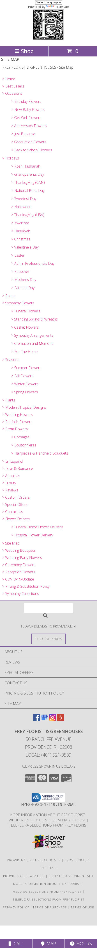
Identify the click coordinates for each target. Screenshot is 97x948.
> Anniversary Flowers (29, 125)
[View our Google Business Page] (44, 719)
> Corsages (20, 437)
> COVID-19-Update (18, 579)
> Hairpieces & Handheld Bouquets (39, 453)
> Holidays (10, 158)
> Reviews (10, 490)
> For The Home (24, 351)
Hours (83, 944)
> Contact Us (12, 511)
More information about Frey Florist (47, 814)
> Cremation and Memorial (32, 343)
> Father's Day (23, 287)
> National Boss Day (27, 190)
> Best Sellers (13, 86)
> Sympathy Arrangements (32, 335)
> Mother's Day (23, 279)
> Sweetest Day (23, 198)
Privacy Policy (16, 907)
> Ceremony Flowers (18, 564)
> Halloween (21, 206)
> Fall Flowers (22, 375)
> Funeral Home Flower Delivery (37, 526)
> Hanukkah (20, 231)
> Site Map (10, 543)
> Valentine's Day (25, 247)
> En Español (12, 461)
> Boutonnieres (23, 445)
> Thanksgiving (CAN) (28, 182)
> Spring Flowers (24, 392)
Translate (62, 6)
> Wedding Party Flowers (22, 557)
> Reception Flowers (18, 571)
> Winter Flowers (24, 383)
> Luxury (9, 482)
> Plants (8, 400)
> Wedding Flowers (17, 414)
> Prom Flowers (15, 428)
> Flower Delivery (16, 518)
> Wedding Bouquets (19, 550)
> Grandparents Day (27, 174)
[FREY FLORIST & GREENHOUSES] (48, 39)
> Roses (8, 295)
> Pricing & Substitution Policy (25, 586)
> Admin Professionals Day (32, 263)
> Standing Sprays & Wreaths (34, 319)
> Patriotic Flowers (17, 421)
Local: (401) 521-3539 (48, 755)
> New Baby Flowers (28, 109)
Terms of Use (82, 907)
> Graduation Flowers (28, 141)
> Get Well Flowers (26, 117)
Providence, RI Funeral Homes (33, 860)
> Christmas (20, 239)
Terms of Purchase (50, 907)
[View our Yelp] (60, 719)
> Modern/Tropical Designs (24, 407)
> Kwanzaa (20, 222)
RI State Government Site (71, 876)
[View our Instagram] (52, 719)
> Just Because (23, 133)
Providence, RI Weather (24, 876)
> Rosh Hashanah (25, 166)
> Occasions (12, 93)
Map (50, 944)
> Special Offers (15, 504)
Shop (27, 51)
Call (18, 944)
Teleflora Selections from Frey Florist (48, 825)
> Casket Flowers (25, 327)
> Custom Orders (16, 497)
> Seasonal (11, 359)
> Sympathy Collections (20, 593)
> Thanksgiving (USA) (27, 214)
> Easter (18, 255)
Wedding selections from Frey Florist (48, 819)
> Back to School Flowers (31, 150)
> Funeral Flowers (25, 311)
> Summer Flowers (26, 367)
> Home (8, 78)
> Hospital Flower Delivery (32, 535)
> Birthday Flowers (26, 101)
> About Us (11, 475)
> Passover (20, 271)
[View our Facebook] (36, 719)
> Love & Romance (17, 468)
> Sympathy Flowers (18, 302)
